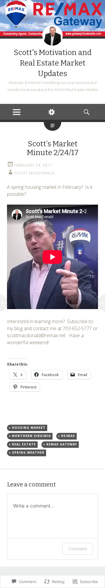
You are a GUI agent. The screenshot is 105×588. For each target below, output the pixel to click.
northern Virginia (31, 436)
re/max (68, 436)
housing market (29, 428)
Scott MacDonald (34, 173)
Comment (78, 548)
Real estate (24, 444)
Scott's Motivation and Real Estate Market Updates (53, 63)
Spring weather (28, 452)
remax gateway (61, 444)
